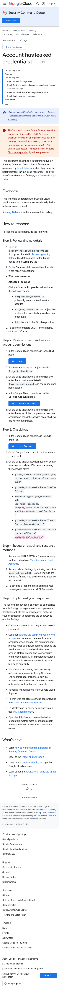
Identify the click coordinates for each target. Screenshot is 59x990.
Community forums (11, 867)
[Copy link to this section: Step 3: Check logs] (31, 430)
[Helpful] (21, 40)
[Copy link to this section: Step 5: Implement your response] (52, 598)
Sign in (52, 3)
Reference (37, 34)
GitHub (5, 895)
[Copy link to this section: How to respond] (32, 224)
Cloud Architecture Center (14, 910)
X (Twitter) (7, 938)
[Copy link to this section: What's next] (25, 740)
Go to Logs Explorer (22, 446)
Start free (11, 20)
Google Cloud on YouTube (14, 943)
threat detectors (25, 168)
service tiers (25, 115)
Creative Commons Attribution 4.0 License (37, 809)
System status (9, 882)
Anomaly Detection (12, 212)
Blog (4, 928)
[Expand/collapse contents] (19, 70)
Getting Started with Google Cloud (18, 900)
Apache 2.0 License (47, 812)
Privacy (21, 959)
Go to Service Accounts (24, 403)
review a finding (31, 762)
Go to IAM (17, 361)
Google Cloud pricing (12, 844)
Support (6, 872)
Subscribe (48, 975)
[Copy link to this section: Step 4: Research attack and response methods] (18, 550)
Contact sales (8, 854)
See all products (10, 839)
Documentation (18, 30)
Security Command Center (27, 13)
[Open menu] (5, 3)
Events (5, 933)
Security (32, 30)
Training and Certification (14, 915)
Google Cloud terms (13, 963)
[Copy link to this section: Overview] (21, 191)
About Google (8, 959)
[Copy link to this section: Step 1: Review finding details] (46, 241)
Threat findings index (33, 757)
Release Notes (9, 877)
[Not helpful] (25, 40)
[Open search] (37, 4)
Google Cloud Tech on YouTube (17, 947)
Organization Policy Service (27, 702)
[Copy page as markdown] (43, 62)
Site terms (33, 959)
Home (5, 30)
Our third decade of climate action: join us (23, 968)
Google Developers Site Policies (33, 816)
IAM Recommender (23, 711)
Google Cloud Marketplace (14, 849)
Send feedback (14, 47)
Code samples (9, 905)
